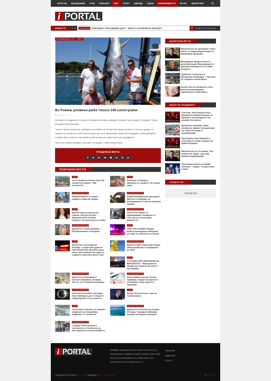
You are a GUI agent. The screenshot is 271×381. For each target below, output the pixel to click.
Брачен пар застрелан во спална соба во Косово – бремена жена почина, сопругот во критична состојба (88, 216)
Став (92, 3)
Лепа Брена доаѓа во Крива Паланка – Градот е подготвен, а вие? (198, 166)
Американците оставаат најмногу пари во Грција (85, 197)
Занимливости (167, 3)
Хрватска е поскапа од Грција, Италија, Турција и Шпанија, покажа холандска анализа (143, 312)
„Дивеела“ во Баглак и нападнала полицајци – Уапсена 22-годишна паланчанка (198, 77)
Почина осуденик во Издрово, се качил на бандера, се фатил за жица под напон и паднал (144, 28)
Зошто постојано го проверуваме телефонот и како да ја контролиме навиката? (141, 216)
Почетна (62, 3)
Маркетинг (197, 3)
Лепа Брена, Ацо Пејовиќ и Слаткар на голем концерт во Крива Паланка (197, 141)
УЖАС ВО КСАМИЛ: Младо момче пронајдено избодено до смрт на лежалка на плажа (143, 231)
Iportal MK (82, 375)
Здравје (138, 3)
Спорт (126, 3)
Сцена (150, 3)
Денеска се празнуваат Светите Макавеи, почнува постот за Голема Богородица (88, 279)
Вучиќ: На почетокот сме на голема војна (142, 294)
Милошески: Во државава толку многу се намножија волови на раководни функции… (198, 51)
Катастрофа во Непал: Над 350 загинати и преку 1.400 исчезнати (88, 183)
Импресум (170, 350)
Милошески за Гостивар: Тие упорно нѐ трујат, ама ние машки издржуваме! (197, 153)
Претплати (211, 375)
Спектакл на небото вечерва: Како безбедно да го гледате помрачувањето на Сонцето (87, 296)
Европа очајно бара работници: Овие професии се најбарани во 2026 (143, 247)
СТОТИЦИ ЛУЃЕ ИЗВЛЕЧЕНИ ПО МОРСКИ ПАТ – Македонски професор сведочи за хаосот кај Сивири (143, 265)
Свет (116, 3)
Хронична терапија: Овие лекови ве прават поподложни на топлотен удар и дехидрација (198, 129)
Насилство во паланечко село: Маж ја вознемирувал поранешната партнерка (197, 89)
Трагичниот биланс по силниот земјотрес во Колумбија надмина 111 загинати (89, 312)
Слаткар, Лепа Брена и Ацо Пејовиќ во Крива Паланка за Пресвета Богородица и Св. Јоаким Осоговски (197, 116)
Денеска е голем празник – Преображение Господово (86, 230)
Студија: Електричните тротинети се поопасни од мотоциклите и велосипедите (88, 328)
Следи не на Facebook (205, 28)
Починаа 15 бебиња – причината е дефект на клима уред (143, 183)
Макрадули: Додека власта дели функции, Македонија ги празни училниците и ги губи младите (197, 65)
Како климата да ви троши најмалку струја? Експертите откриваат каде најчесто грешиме (142, 281)
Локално (104, 3)
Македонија (78, 3)
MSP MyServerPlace (106, 375)
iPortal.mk (191, 193)
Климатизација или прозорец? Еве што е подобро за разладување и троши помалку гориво (144, 200)
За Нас (183, 3)
